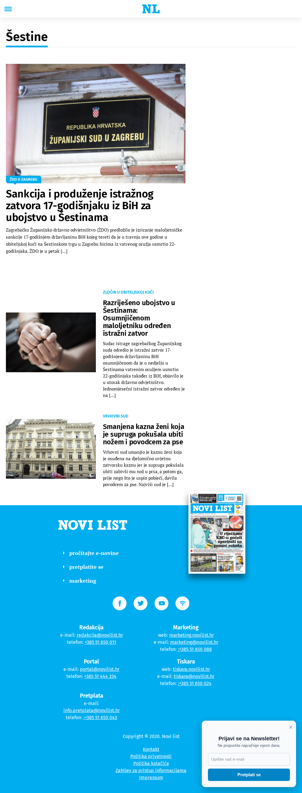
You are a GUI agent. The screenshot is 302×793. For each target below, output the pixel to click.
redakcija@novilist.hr (100, 635)
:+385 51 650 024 (194, 683)
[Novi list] (151, 8)
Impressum (151, 777)
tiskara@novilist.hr (194, 676)
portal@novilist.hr (99, 669)
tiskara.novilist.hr (191, 669)
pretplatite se (86, 566)
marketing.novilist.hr (191, 635)
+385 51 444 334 (100, 676)
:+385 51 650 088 (195, 649)
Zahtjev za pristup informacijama (151, 770)
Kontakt (151, 749)
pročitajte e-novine (94, 552)
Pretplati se (249, 774)
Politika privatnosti (151, 756)
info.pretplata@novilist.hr (91, 710)
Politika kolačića (151, 763)
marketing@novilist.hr (194, 642)
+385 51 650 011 (100, 642)
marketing (82, 580)
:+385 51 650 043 (100, 717)
